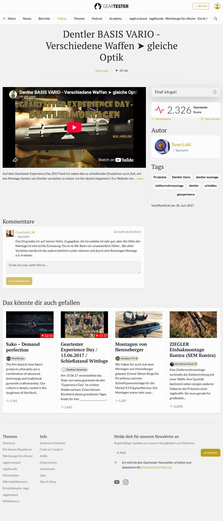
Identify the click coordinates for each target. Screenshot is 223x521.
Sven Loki (101, 70)
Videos (62, 18)
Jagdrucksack (138, 18)
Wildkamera (11, 501)
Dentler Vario (181, 177)
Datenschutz (48, 462)
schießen (210, 185)
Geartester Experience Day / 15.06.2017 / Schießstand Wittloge (84, 352)
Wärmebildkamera (15, 481)
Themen (79, 18)
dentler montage (207, 177)
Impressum (47, 469)
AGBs (43, 456)
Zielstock (9, 443)
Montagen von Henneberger (131, 347)
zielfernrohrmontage (169, 185)
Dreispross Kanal (184, 363)
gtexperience (186, 194)
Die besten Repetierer (17, 449)
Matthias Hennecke (76, 369)
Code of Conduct (51, 449)
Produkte (160, 177)
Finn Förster (18, 358)
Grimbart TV (127, 358)
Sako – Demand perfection (23, 347)
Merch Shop (48, 481)
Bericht (202, 6)
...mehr (139, 178)
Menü (12, 18)
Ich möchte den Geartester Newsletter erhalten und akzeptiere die (156, 465)
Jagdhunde (156, 18)
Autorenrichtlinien (52, 443)
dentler (194, 185)
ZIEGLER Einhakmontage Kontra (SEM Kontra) (193, 349)
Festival (97, 18)
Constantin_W (25, 232)
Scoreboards (163, 119)
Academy (115, 18)
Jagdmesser (10, 495)
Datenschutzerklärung (156, 467)
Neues (27, 18)
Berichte (44, 18)
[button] (217, 6)
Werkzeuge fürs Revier (180, 18)
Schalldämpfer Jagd (16, 488)
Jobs (43, 475)
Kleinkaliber (11, 475)
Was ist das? (212, 119)
